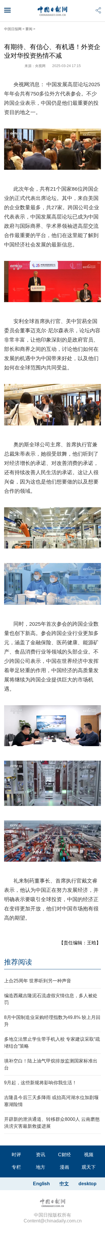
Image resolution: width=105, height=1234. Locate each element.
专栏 (16, 1167)
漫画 (64, 1167)
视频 (88, 1154)
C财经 (64, 1154)
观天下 (89, 1167)
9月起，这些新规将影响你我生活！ (40, 1082)
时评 (16, 1154)
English (41, 1183)
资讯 (40, 1154)
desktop (87, 1183)
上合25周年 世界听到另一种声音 (37, 980)
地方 (40, 1167)
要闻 (28, 29)
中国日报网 (13, 29)
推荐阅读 (18, 962)
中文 (64, 1183)
